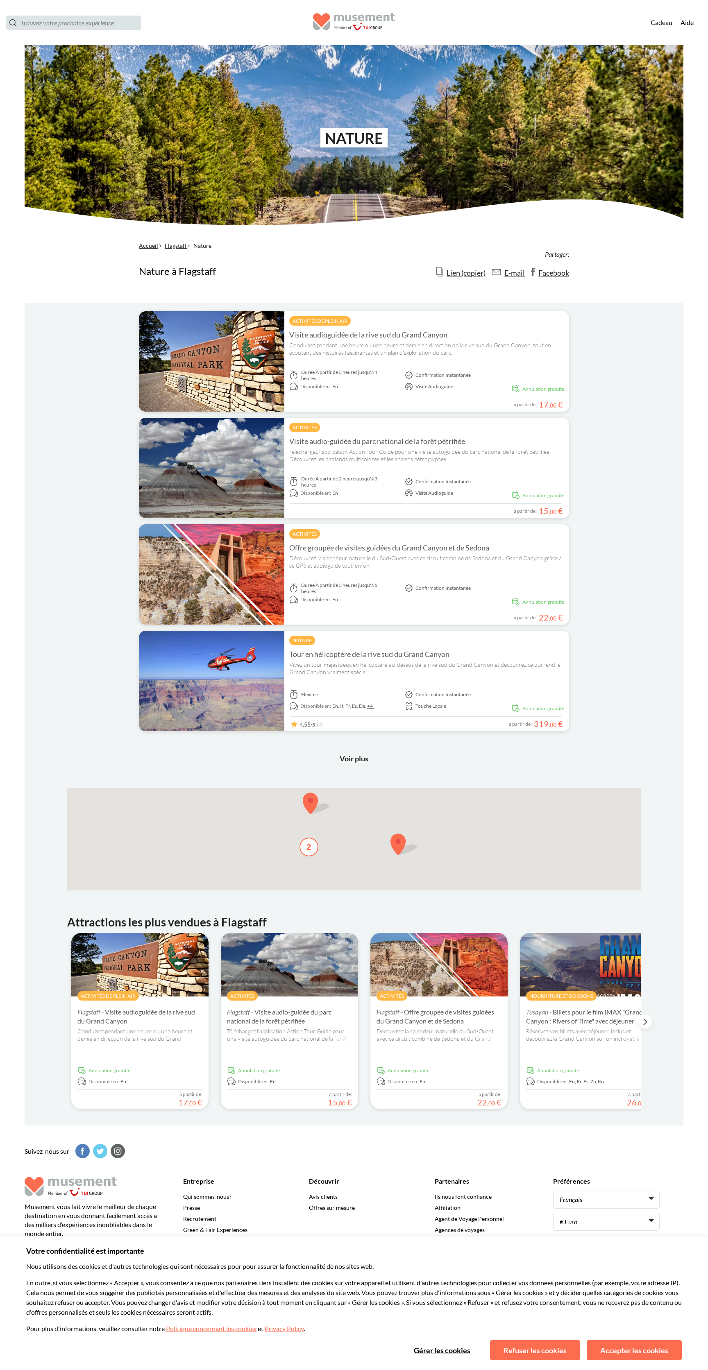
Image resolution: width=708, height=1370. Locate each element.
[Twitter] (99, 1151)
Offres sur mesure (332, 1207)
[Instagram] (117, 1151)
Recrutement (199, 1218)
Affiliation (448, 1207)
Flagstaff (176, 245)
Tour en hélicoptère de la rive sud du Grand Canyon (369, 654)
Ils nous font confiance (463, 1196)
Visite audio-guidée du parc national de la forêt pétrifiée (377, 441)
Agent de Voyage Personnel (469, 1218)
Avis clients (323, 1196)
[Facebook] (81, 1151)
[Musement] (354, 22)
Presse (191, 1207)
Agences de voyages (460, 1229)
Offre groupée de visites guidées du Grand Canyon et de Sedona (389, 547)
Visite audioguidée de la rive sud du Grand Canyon (368, 334)
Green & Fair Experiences (215, 1229)
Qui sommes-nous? (207, 1196)
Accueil (148, 245)
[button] (403, 844)
